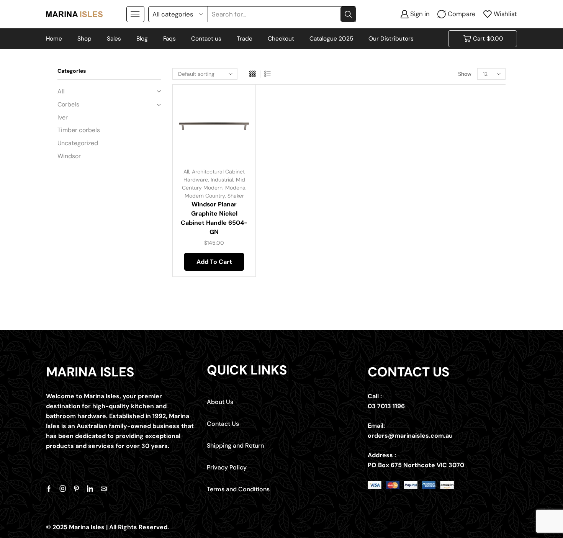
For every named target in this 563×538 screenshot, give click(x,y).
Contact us (206, 39)
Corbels (68, 104)
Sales (114, 39)
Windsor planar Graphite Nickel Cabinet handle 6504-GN (214, 218)
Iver (62, 117)
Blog (142, 39)
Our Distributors (391, 39)
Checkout (281, 39)
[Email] (104, 489)
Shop (84, 39)
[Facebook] (49, 489)
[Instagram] (63, 489)
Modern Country (205, 195)
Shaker (235, 195)
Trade (244, 39)
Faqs (169, 39)
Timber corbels (78, 130)
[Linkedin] (90, 489)
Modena (235, 187)
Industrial (222, 179)
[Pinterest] (76, 489)
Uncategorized (77, 143)
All (186, 171)
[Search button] (348, 14)
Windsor (69, 156)
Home (54, 39)
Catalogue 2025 (331, 39)
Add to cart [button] (235, 110)
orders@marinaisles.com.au (410, 436)
